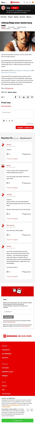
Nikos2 (8, 165)
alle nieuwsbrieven (10, 322)
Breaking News (17, 70)
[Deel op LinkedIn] (23, 97)
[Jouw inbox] (27, 2)
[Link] (12, 120)
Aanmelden (8, 317)
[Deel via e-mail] (32, 97)
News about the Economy (8, 72)
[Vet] (4, 120)
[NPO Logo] (33, 2)
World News (26, 70)
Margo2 (9, 144)
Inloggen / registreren (24, 127)
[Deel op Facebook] (15, 97)
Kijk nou (29, 17)
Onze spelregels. (6, 106)
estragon (9, 194)
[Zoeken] (24, 2)
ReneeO (9, 246)
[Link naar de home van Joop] (3, 8)
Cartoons (22, 17)
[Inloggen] (30, 2)
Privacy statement (25, 326)
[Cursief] (6, 120)
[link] (10, 92)
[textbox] (17, 114)
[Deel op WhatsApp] (28, 97)
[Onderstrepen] (9, 120)
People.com (9, 88)
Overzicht (4, 17)
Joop (8, 8)
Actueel (10, 17)
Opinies (16, 17)
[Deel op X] (19, 97)
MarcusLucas (10, 225)
